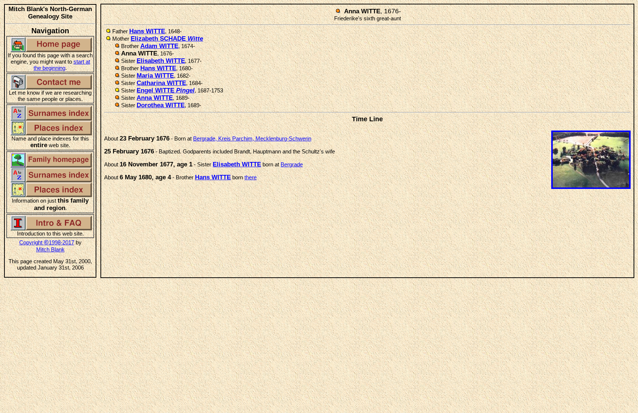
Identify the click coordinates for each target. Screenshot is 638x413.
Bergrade (292, 164)
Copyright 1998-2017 (46, 242)
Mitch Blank (50, 249)
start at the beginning (62, 64)
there (250, 177)
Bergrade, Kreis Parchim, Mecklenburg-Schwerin (252, 138)
